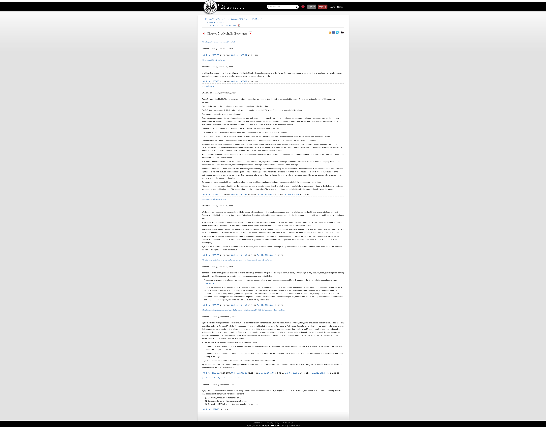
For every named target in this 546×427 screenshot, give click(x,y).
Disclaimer (257, 422)
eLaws (332, 6)
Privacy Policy (273, 422)
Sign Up (322, 6)
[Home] (303, 7)
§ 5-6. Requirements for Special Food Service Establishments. (222, 378)
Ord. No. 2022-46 (291, 194)
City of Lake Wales (272, 425)
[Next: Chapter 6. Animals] (250, 33)
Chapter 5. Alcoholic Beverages (223, 25)
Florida (340, 6)
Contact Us (288, 422)
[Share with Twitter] (337, 32)
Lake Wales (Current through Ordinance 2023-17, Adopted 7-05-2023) (234, 19)
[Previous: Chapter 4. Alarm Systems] (204, 33)
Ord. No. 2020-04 (239, 55)
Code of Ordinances (216, 22)
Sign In (311, 6)
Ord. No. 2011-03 (239, 194)
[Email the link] (330, 32)
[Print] (342, 32)
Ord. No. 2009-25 (211, 55)
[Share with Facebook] (333, 32)
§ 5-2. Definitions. (208, 86)
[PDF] (239, 25)
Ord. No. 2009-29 (239, 373)
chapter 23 (209, 283)
